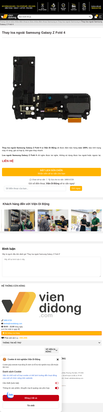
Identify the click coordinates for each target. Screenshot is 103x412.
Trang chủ (4, 22)
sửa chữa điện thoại (19, 22)
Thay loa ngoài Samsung (68, 22)
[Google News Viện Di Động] (63, 392)
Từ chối (30, 405)
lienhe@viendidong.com (13, 324)
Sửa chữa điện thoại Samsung (43, 22)
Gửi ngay (76, 188)
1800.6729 (8, 320)
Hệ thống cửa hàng (12, 333)
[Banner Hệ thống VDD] (51, 6)
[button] (57, 359)
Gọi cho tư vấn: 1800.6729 (62, 179)
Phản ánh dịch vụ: (15, 338)
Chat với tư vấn (38, 179)
